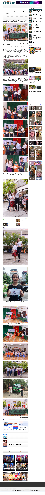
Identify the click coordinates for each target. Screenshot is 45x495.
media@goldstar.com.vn (22, 451)
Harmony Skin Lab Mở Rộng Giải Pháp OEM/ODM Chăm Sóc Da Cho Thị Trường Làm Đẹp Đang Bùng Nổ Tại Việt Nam (16, 17)
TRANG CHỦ (7, 5)
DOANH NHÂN (20, 5)
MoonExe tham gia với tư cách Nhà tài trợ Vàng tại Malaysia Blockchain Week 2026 (37, 35)
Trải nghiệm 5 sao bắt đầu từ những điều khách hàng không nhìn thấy (37, 11)
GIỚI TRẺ (38, 5)
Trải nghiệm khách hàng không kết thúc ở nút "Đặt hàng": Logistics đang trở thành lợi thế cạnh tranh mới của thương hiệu (37, 21)
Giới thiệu (4, 489)
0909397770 (34, 489)
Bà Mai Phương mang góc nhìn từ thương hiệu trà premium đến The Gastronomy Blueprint (37, 25)
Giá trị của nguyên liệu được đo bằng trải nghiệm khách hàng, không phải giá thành (37, 31)
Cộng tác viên (9, 489)
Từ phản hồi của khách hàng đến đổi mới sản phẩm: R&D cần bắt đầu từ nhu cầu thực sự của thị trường (37, 14)
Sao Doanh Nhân (7, 488)
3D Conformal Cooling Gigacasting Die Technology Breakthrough (37, 38)
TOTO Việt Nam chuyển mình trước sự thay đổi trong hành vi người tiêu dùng (37, 42)
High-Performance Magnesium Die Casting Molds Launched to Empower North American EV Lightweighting (15, 18)
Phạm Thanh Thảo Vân (12, 423)
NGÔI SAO (13, 5)
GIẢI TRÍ (26, 5)
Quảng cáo (7, 489)
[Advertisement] (16, 448)
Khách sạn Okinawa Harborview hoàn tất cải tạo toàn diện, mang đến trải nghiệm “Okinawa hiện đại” (37, 28)
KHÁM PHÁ (32, 5)
